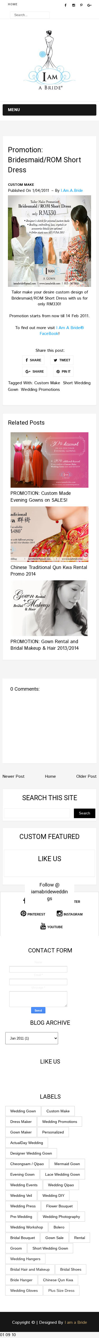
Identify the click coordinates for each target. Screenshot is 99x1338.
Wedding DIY (53, 1195)
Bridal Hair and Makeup (30, 1269)
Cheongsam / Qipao (27, 1164)
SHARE (35, 360)
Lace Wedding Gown (62, 1174)
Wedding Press (23, 1206)
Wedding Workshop (26, 1227)
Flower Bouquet (59, 1206)
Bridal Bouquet (22, 1238)
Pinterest (36, 914)
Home (12, 4)
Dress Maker (21, 1121)
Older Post (86, 777)
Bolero (59, 1227)
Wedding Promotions (40, 390)
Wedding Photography (61, 1216)
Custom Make (21, 185)
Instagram (73, 914)
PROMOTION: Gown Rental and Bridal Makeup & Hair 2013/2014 (45, 645)
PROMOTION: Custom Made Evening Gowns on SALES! (41, 497)
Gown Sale (54, 1238)
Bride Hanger (21, 1280)
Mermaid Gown (67, 1164)
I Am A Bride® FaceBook (62, 331)
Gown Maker (21, 1132)
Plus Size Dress (61, 1290)
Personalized (53, 1132)
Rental (79, 1238)
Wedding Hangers (25, 1259)
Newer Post (13, 777)
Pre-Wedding (21, 1216)
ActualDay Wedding (26, 1143)
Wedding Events (23, 1185)
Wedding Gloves (24, 1290)
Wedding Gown (23, 1111)
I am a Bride (76, 1323)
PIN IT (65, 371)
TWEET (64, 360)
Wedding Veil (21, 1195)
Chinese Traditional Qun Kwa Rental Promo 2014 (49, 571)
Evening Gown (22, 1174)
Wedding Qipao (61, 1185)
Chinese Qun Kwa (58, 1280)
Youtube (55, 927)
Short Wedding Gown (50, 1248)
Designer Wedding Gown (31, 1153)
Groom (16, 1248)
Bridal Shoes (70, 1269)
